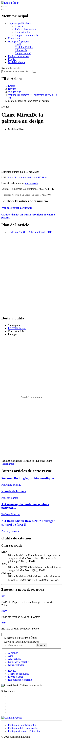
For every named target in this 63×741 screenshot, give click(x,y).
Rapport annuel (23, 53)
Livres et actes (22, 32)
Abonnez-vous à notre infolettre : (21, 641)
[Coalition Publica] (11, 717)
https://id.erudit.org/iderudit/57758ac (27, 177)
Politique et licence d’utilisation (24, 731)
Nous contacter (16, 665)
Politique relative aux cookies (23, 728)
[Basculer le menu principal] (2, 9)
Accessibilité (15, 658)
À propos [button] (13, 41)
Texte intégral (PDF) (19, 232)
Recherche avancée (18, 56)
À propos (24, 41)
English (12, 59)
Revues (19, 26)
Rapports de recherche (26, 35)
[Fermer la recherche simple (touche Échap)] (6, 6)
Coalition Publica (24, 47)
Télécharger (7, 463)
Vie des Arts (14, 91)
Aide (10, 655)
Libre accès (21, 50)
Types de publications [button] (19, 23)
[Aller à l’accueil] (10, 2)
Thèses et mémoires (25, 29)
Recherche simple (10, 68)
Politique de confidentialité (22, 725)
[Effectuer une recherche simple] (2, 6)
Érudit (18, 44)
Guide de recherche (18, 662)
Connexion (14, 38)
